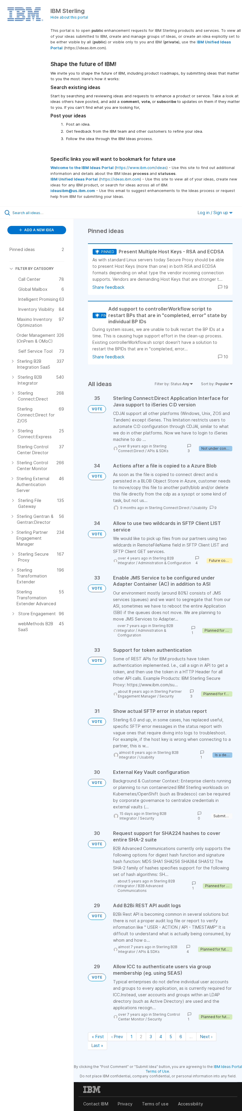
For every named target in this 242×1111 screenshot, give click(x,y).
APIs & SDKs (158, 451)
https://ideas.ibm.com (120, 179)
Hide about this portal (69, 17)
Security (166, 696)
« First (98, 1036)
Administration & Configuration (164, 563)
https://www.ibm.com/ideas (141, 167)
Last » (97, 1045)
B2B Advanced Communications (140, 888)
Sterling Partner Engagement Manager (150, 693)
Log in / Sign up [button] (213, 212)
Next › (206, 1036)
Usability (199, 508)
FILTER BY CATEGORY (34, 268)
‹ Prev (117, 1036)
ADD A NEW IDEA (38, 230)
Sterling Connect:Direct (142, 448)
